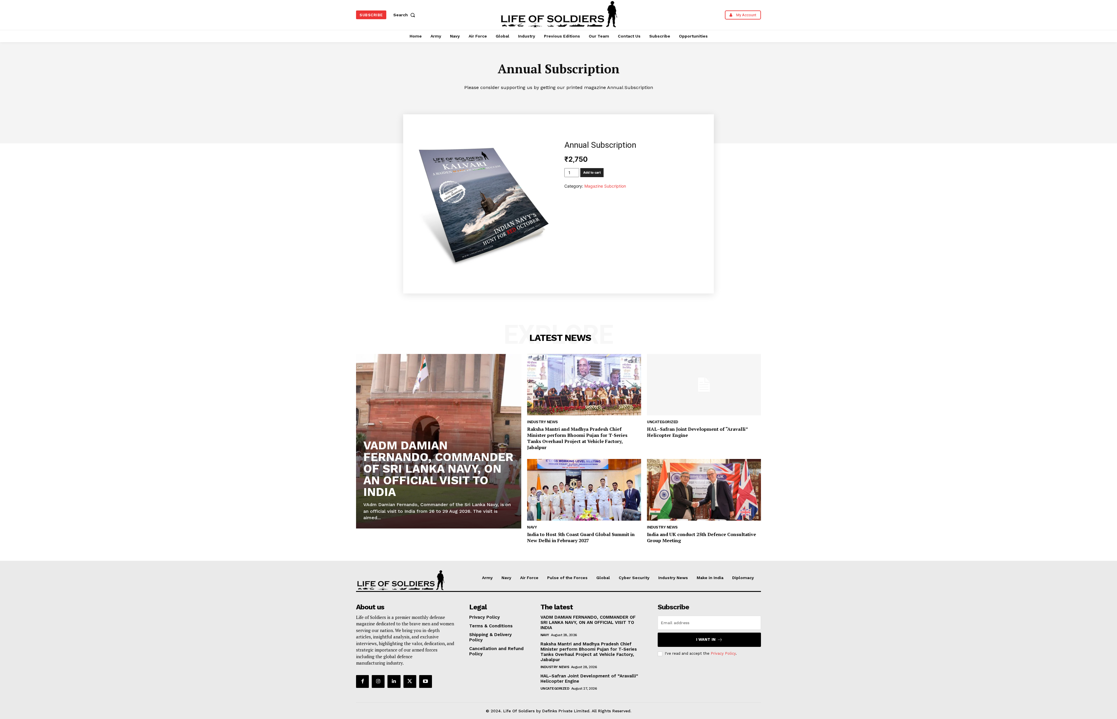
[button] (405, 15)
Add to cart (592, 172)
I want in (706, 639)
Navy (532, 527)
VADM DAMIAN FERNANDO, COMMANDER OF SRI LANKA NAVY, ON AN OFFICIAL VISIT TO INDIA (438, 469)
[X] (409, 681)
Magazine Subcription (605, 186)
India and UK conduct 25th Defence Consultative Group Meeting (701, 537)
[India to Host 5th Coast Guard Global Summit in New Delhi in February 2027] (584, 490)
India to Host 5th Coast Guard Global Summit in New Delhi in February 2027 (581, 537)
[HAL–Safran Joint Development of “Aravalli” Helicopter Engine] (704, 385)
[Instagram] (378, 681)
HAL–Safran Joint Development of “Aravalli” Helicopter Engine (697, 432)
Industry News (542, 422)
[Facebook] (362, 681)
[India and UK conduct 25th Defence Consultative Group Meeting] (704, 490)
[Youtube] (425, 681)
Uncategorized (662, 422)
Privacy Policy (723, 653)
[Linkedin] (393, 681)
